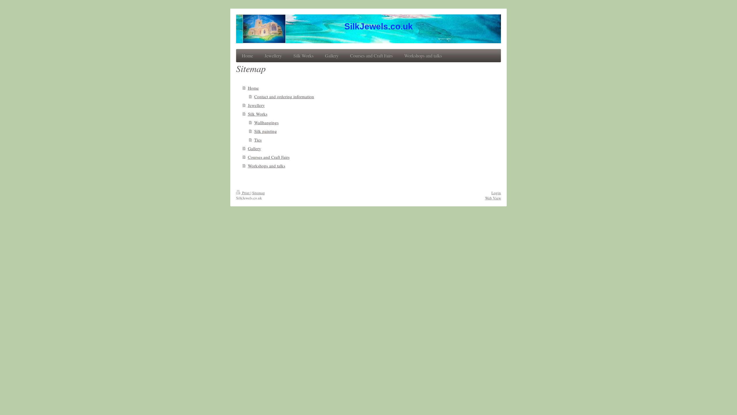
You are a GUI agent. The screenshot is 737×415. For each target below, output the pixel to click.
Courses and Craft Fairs (269, 157)
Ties (258, 140)
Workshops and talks (266, 166)
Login (496, 192)
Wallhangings (266, 122)
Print (245, 192)
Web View (493, 198)
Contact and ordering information (284, 96)
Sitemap (258, 192)
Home (253, 88)
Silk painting (265, 131)
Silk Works (257, 114)
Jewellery (256, 105)
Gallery (254, 148)
